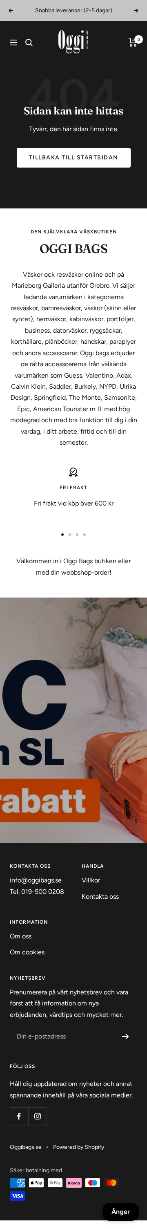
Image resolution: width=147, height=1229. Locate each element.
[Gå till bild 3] (77, 534)
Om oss (20, 936)
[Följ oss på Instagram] (37, 1116)
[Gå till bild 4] (84, 534)
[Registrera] (125, 1036)
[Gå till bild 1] (62, 534)
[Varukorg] (133, 42)
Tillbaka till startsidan (73, 157)
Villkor (91, 880)
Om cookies (27, 952)
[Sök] (29, 42)
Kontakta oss (100, 896)
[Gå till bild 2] (70, 534)
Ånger (120, 1212)
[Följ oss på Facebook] (19, 1116)
